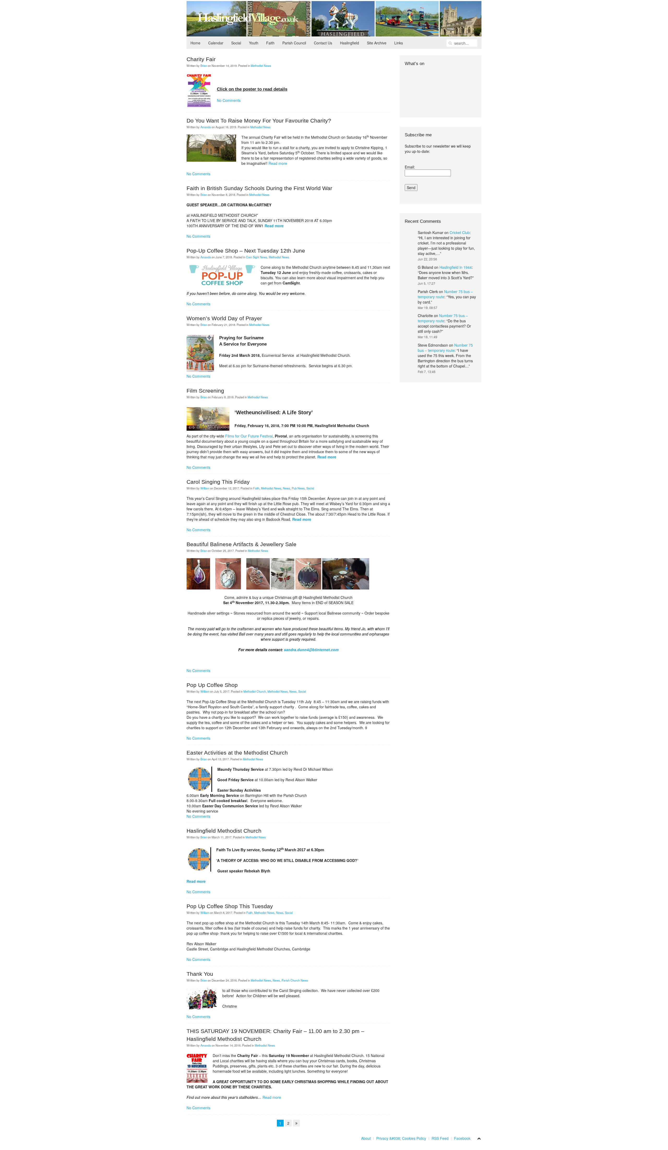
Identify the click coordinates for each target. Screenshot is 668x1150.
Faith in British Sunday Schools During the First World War (259, 188)
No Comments (229, 100)
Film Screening (205, 391)
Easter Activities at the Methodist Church (237, 753)
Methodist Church (254, 691)
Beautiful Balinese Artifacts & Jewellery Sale (241, 544)
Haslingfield (349, 42)
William (204, 488)
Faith (270, 42)
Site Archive (376, 42)
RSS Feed (440, 1138)
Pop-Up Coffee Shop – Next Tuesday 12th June (246, 251)
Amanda (205, 127)
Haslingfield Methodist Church (224, 831)
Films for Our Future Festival (249, 436)
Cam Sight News (256, 257)
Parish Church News (295, 980)
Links (398, 42)
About (366, 1138)
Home (195, 42)
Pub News (298, 488)
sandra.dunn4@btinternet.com (311, 649)
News (286, 488)
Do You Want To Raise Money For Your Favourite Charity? (259, 121)
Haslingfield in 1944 (455, 267)
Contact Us (323, 42)
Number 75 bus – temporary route (443, 318)
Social (236, 42)
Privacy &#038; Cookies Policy (401, 1138)
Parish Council (294, 42)
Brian (203, 65)
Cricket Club (460, 232)
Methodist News (261, 65)
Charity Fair (201, 59)
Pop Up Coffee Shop (212, 685)
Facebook (462, 1138)
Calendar (215, 42)
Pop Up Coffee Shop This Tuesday (230, 906)
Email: (410, 167)
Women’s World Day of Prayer (224, 318)
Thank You (200, 974)
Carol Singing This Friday (218, 482)
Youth (253, 42)
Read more (278, 163)
